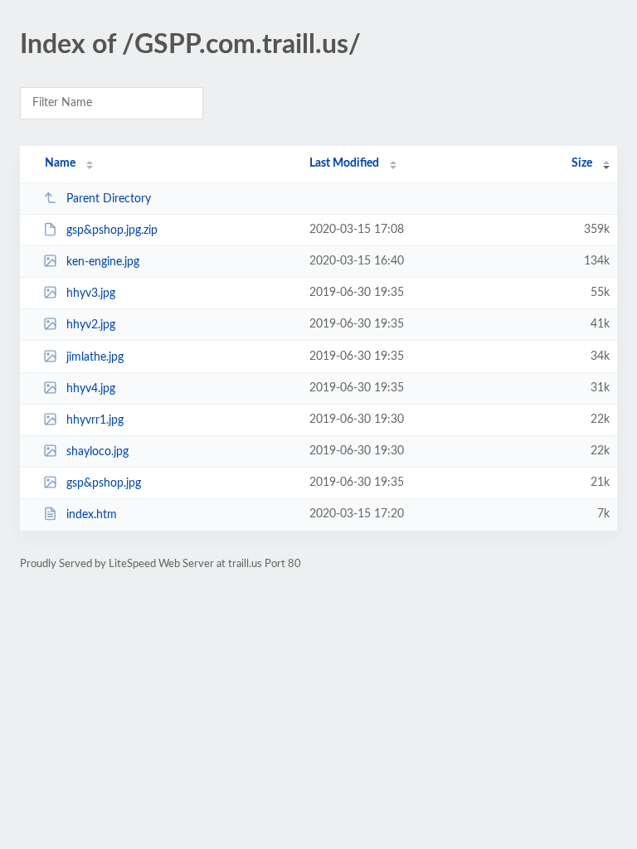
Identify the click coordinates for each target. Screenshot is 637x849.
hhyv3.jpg (90, 293)
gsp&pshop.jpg (103, 483)
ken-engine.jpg (102, 262)
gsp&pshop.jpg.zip (112, 230)
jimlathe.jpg (95, 357)
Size (581, 163)
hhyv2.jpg (90, 325)
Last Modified (344, 163)
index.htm (91, 515)
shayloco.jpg (97, 452)
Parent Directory (108, 199)
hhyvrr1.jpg (95, 420)
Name (60, 163)
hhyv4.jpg (90, 389)
